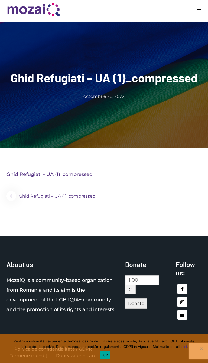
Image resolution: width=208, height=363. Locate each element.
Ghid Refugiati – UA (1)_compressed (57, 196)
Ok (105, 355)
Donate (136, 303)
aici (184, 346)
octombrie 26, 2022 (104, 96)
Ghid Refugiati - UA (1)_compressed (49, 174)
